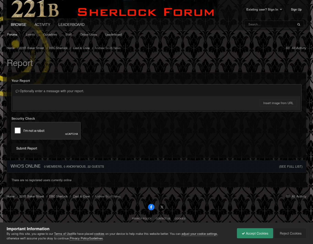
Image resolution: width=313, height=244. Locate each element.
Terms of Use (63, 233)
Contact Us (163, 218)
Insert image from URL (278, 103)
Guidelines (50, 34)
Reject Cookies (290, 233)
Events (30, 34)
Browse (18, 24)
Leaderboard (113, 34)
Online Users (88, 34)
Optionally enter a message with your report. (51, 91)
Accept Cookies (256, 233)
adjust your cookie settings (199, 233)
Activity (42, 24)
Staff (69, 34)
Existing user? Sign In (263, 9)
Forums (12, 34)
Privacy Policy (141, 218)
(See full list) (290, 166)
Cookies (180, 218)
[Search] (299, 24)
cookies (99, 233)
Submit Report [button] (26, 148)
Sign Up (296, 9)
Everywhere (280, 24)
